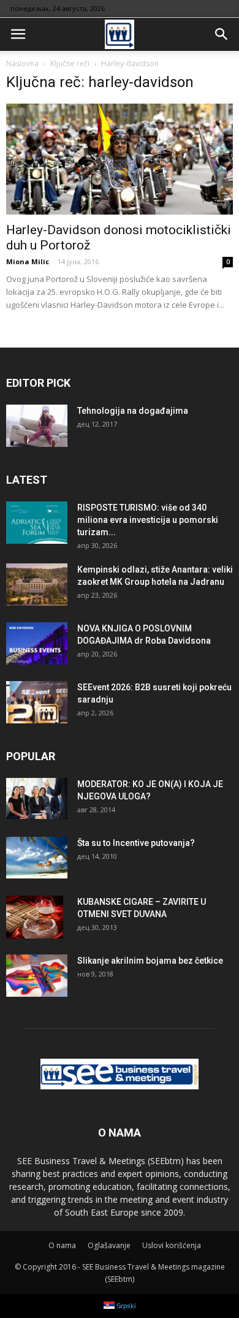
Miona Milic (27, 261)
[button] (222, 34)
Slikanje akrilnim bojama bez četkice (150, 961)
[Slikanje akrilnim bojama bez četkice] (36, 975)
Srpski (125, 1305)
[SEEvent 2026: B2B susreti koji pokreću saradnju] (36, 702)
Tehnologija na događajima (132, 411)
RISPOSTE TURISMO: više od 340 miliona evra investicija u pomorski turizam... (147, 520)
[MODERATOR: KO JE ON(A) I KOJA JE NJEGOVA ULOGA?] (36, 798)
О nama (62, 1245)
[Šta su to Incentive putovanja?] (36, 857)
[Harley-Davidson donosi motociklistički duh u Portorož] (119, 159)
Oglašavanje (109, 1245)
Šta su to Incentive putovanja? (136, 843)
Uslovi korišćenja (171, 1245)
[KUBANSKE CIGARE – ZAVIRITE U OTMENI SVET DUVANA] (34, 917)
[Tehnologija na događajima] (36, 426)
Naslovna (22, 63)
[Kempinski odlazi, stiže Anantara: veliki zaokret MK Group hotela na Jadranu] (36, 584)
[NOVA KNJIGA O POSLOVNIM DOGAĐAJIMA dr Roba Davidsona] (36, 643)
